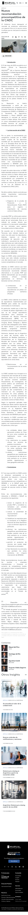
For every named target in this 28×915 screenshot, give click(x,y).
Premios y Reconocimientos (8, 897)
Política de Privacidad (20, 901)
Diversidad (18, 890)
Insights (17, 877)
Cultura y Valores (5, 901)
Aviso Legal (18, 899)
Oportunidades (19, 892)
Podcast (17, 881)
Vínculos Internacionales (7, 899)
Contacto (18, 896)
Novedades (18, 875)
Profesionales (5, 873)
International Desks (6, 886)
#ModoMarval (18, 888)
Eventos (17, 879)
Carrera (17, 885)
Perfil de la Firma (5, 895)
